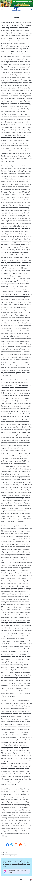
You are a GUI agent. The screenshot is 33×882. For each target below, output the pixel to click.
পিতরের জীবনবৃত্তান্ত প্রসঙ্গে (11, 855)
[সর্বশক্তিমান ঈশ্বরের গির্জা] (16, 9)
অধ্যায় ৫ (6, 852)
